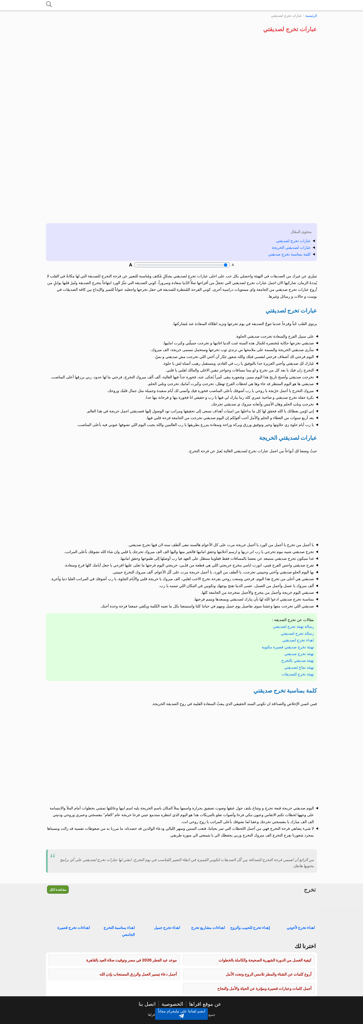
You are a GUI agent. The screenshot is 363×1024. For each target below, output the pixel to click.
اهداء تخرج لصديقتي (298, 640)
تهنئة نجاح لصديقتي (299, 667)
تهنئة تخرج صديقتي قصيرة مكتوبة (288, 647)
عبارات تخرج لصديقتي (293, 241)
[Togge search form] (49, 4)
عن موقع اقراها (205, 1004)
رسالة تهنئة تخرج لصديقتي (293, 626)
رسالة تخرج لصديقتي (297, 633)
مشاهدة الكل (57, 890)
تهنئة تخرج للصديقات (297, 674)
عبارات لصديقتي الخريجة (291, 247)
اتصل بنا (147, 1004)
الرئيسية (311, 15)
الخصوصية (172, 1004)
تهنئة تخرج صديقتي (299, 654)
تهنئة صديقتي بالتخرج (297, 660)
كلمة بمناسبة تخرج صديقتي (289, 254)
